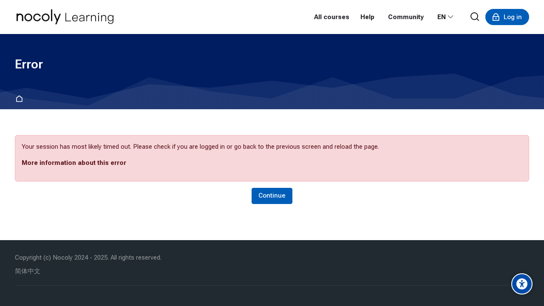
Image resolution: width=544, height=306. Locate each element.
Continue (272, 195)
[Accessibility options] (522, 284)
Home (20, 99)
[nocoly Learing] (65, 17)
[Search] (475, 17)
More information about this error (74, 163)
